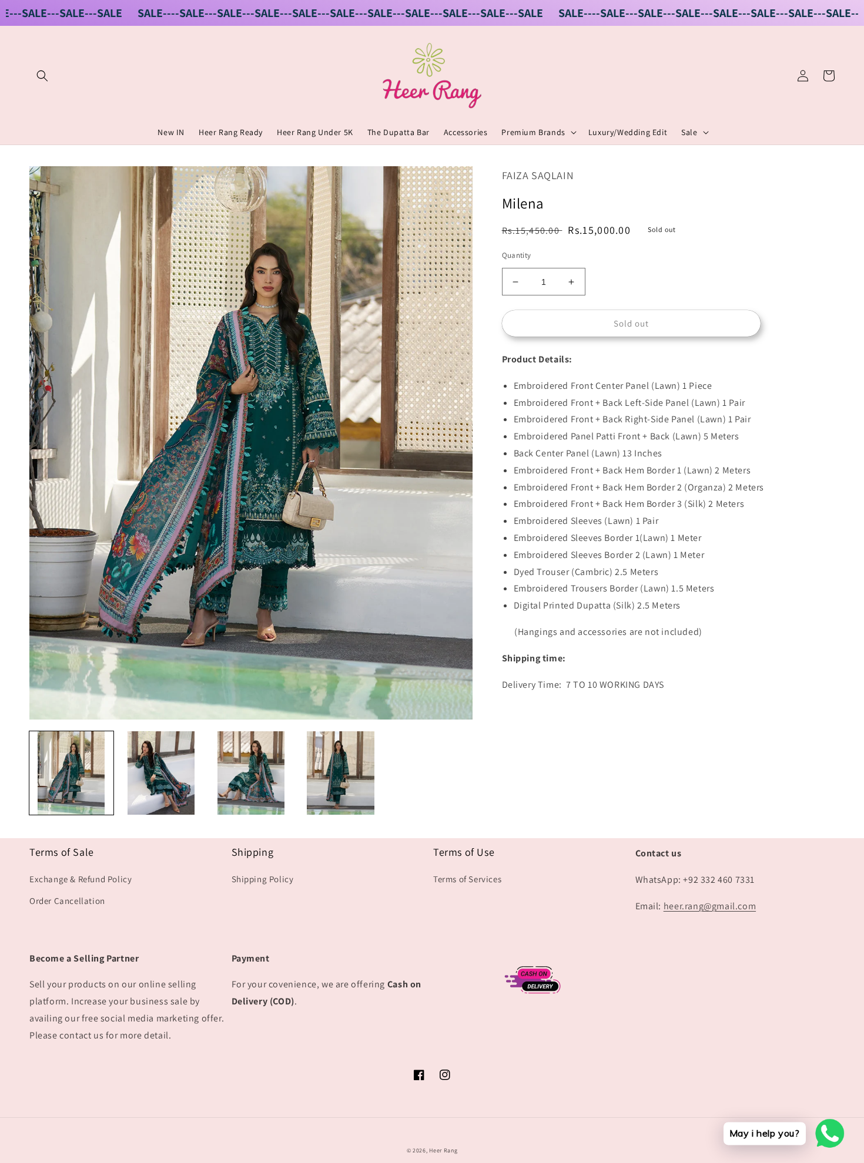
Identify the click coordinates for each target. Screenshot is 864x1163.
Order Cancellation (67, 900)
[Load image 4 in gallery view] (341, 773)
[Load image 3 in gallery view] (251, 773)
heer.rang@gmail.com (710, 906)
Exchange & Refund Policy (80, 879)
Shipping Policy (263, 879)
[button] (42, 76)
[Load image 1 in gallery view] (71, 773)
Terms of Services (467, 879)
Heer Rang (443, 1150)
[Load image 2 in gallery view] (161, 773)
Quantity (516, 255)
